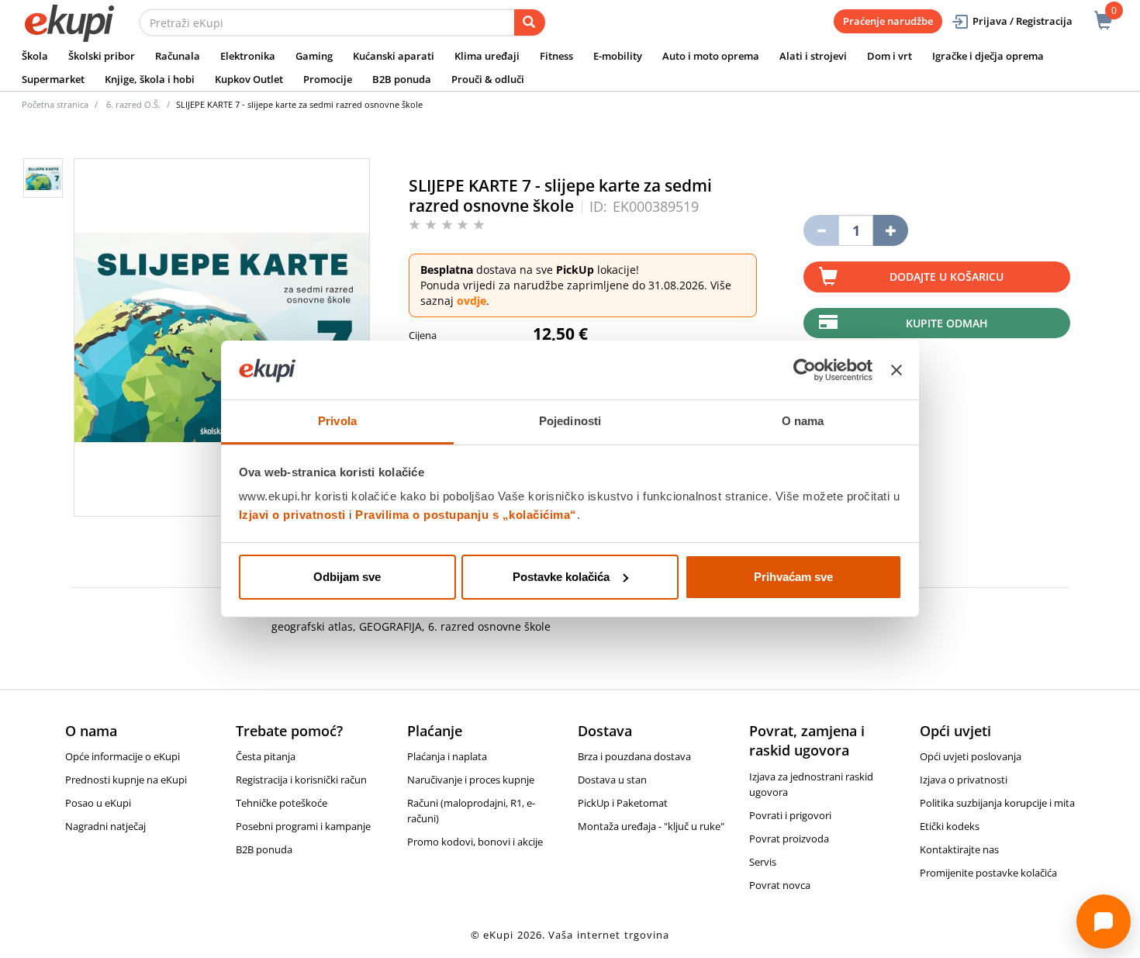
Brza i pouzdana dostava (634, 756)
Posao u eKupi (98, 803)
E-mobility (617, 56)
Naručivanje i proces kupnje (470, 780)
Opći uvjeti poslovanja (970, 756)
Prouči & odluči (487, 79)
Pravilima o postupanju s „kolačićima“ (466, 514)
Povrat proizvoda (789, 839)
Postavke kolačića (561, 576)
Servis (762, 862)
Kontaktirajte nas (959, 849)
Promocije (327, 79)
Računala (177, 56)
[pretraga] (529, 22)
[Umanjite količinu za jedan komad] (820, 230)
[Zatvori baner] (896, 370)
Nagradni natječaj (105, 826)
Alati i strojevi (813, 56)
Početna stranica (55, 104)
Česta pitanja (265, 756)
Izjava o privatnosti (963, 780)
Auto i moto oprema (710, 56)
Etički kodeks (949, 826)
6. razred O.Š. (133, 104)
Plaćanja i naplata (447, 756)
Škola (35, 56)
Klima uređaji (487, 56)
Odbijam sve (347, 576)
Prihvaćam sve (793, 576)
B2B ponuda (401, 79)
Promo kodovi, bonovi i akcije (475, 842)
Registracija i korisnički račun (301, 780)
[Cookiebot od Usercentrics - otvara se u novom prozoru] (804, 370)
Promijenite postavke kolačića (988, 873)
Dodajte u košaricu (947, 276)
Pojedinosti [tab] (570, 420)
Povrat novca (779, 885)
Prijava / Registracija (1022, 21)
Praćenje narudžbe (888, 21)
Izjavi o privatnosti (292, 514)
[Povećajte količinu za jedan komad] (890, 230)
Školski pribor (101, 56)
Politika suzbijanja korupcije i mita (997, 803)
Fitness (556, 56)
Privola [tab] (337, 420)
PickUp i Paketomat (623, 803)
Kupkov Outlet (249, 79)
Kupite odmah (947, 323)
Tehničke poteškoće (281, 803)
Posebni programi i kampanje (303, 826)
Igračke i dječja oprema (988, 56)
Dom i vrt (889, 56)
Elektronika (247, 56)
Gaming (314, 56)
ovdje (471, 300)
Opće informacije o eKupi (122, 756)
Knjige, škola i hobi (150, 79)
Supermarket (53, 79)
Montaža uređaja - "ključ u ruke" (651, 826)
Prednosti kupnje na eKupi (126, 780)
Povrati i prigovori (790, 815)
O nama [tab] (803, 420)
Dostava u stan (612, 780)
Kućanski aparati (393, 56)
